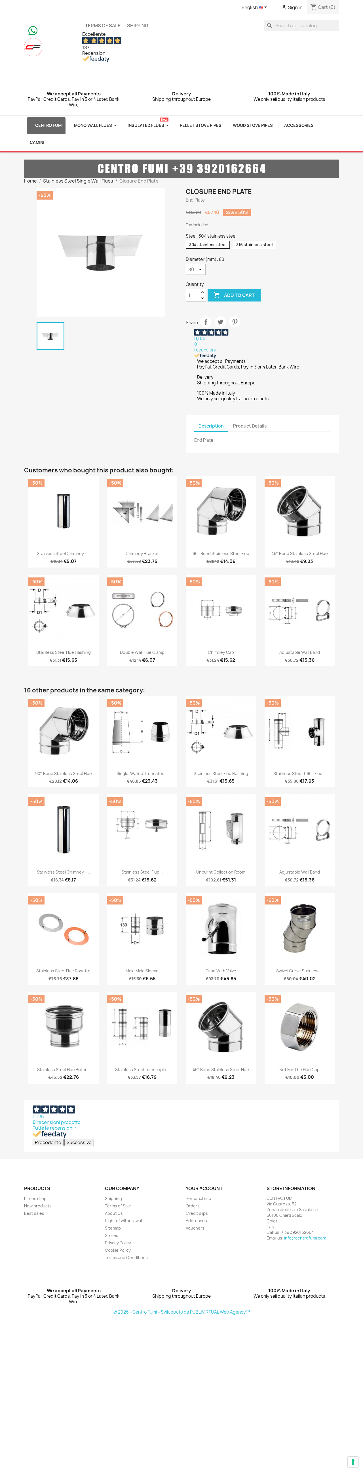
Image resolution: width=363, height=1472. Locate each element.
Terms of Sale (103, 25)
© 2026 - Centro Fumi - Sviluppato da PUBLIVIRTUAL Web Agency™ (181, 1312)
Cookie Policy (118, 1250)
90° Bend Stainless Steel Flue (221, 553)
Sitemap (113, 1228)
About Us (114, 1213)
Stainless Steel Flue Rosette (63, 970)
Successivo (79, 1142)
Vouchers (195, 1228)
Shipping (137, 25)
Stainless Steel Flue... (142, 872)
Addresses (196, 1220)
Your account (204, 1188)
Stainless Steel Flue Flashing (63, 652)
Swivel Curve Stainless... (299, 970)
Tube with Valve (221, 970)
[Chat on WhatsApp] (32, 30)
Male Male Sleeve (142, 970)
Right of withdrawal (123, 1220)
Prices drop (35, 1198)
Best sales (34, 1213)
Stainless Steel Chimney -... (63, 553)
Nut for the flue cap (299, 1069)
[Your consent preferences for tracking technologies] (353, 1462)
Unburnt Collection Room (220, 872)
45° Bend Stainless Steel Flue (299, 553)
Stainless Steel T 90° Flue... (299, 773)
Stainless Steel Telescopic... (142, 1069)
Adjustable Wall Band (299, 652)
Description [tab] (211, 426)
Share (206, 322)
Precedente (48, 1142)
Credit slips (197, 1213)
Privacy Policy (118, 1242)
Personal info (198, 1198)
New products (38, 1206)
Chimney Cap (221, 652)
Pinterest (234, 322)
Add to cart (234, 295)
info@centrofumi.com (305, 1238)
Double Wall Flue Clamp (142, 652)
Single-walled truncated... (142, 773)
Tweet (220, 322)
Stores (111, 1235)
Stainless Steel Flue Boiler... (63, 1069)
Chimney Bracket (142, 553)
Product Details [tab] (250, 426)
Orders (193, 1206)
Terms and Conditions (126, 1257)
